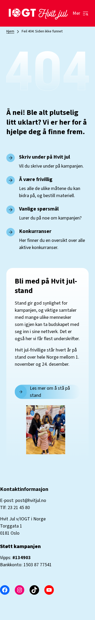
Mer (76, 13)
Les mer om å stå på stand (50, 392)
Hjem (10, 31)
